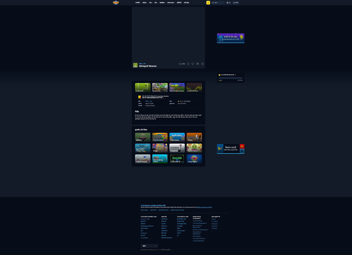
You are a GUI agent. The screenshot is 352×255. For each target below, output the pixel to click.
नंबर (150, 3)
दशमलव (179, 233)
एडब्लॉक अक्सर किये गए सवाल (177, 210)
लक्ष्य (144, 64)
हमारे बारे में (143, 221)
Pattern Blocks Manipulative (197, 233)
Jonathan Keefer (163, 96)
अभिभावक (143, 224)
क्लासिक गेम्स (164, 231)
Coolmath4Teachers (199, 238)
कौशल (144, 3)
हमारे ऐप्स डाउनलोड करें (166, 238)
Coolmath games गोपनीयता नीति (153, 205)
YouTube (214, 228)
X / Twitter (215, 221)
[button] (208, 2)
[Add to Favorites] (193, 64)
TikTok (214, 219)
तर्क (156, 3)
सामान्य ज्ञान (170, 3)
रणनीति (137, 3)
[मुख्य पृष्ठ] (116, 2)
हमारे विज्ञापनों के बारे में (163, 210)
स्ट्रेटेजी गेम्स (164, 219)
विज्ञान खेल (163, 233)
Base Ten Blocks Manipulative (197, 226)
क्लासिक (162, 3)
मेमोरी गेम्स (163, 228)
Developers (144, 233)
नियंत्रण (197, 67)
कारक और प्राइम (181, 231)
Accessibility (144, 238)
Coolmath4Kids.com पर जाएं (230, 39)
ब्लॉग (142, 231)
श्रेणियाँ (179, 3)
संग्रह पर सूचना (144, 210)
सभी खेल (186, 3)
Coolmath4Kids (197, 221)
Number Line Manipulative (200, 229)
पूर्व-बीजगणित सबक (181, 219)
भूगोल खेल (163, 235)
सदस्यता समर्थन (144, 228)
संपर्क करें (143, 235)
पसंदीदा (192, 66)
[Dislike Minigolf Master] (188, 64)
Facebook (215, 226)
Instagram (215, 224)
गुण (178, 235)
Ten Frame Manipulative (200, 223)
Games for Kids (145, 219)
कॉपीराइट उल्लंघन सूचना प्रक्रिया (204, 207)
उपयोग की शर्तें (153, 210)
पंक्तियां (178, 228)
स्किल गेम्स (163, 221)
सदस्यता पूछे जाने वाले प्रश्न (147, 226)
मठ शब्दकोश (180, 226)
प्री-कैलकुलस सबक (181, 224)
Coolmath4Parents (198, 241)
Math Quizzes (197, 236)
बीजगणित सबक (180, 221)
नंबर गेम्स (163, 224)
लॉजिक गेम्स (164, 226)
